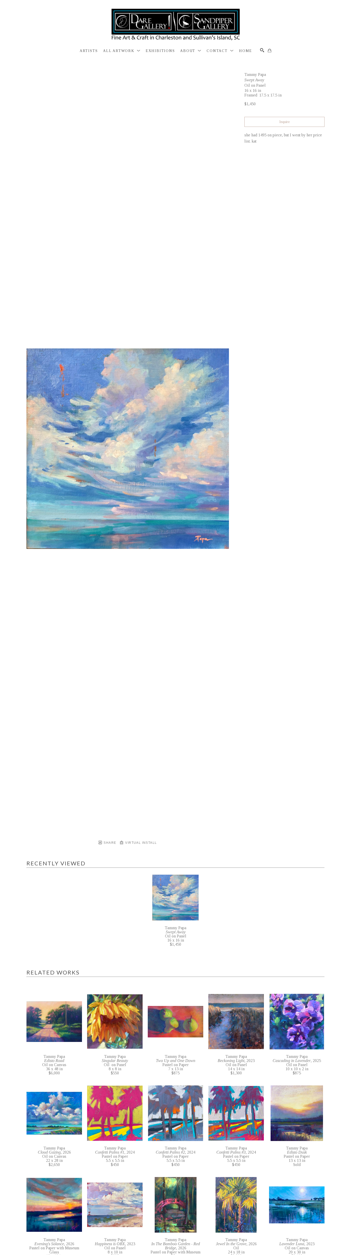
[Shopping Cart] (269, 50)
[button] (121, 51)
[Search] (262, 50)
